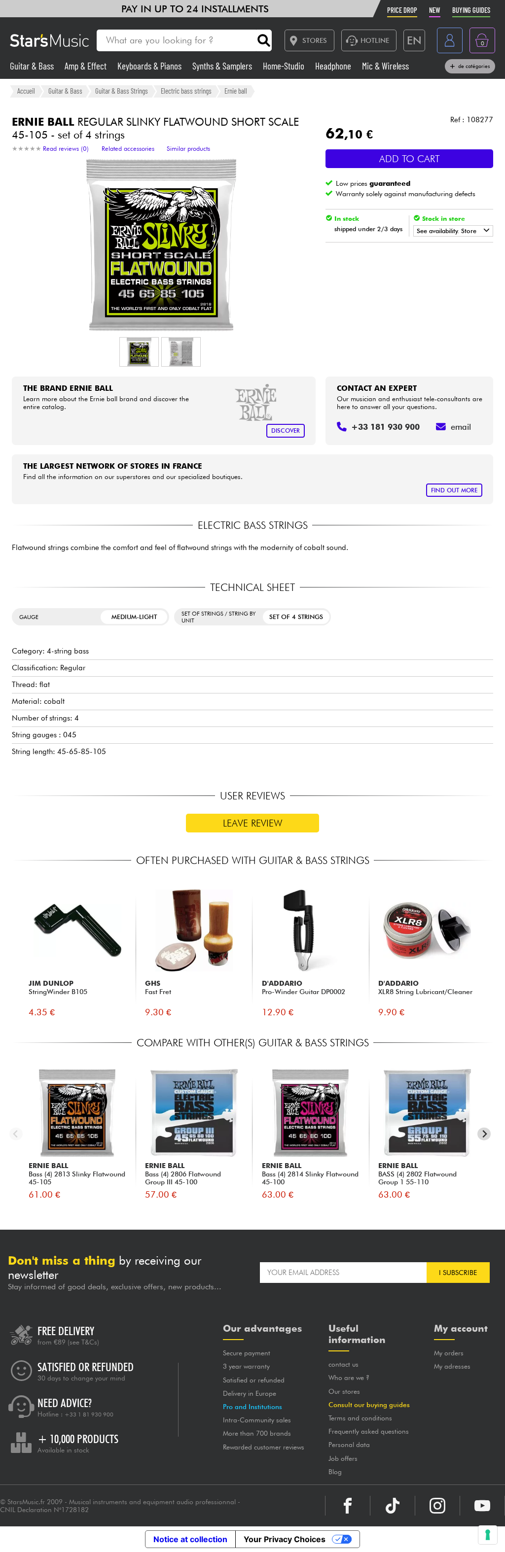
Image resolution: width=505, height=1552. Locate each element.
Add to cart (409, 159)
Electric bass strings (186, 90)
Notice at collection (190, 1539)
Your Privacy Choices (284, 1539)
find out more (454, 490)
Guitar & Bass (33, 65)
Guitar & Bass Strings (121, 90)
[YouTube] (482, 1505)
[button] (139, 352)
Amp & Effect (86, 65)
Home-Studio (284, 65)
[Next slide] (484, 1133)
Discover (285, 430)
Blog (335, 1472)
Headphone (334, 65)
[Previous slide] (16, 1133)
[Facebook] (347, 1505)
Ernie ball (235, 90)
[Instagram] (437, 1505)
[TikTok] (392, 1505)
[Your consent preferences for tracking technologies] (487, 1534)
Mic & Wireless (385, 65)
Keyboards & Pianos (150, 65)
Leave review (253, 823)
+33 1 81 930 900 (89, 1414)
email (461, 427)
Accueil (26, 90)
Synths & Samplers (223, 65)
